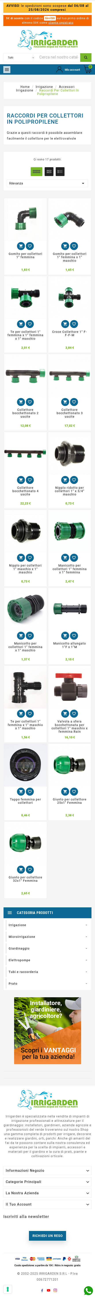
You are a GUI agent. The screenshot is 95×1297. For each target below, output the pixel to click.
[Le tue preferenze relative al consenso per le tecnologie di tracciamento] (8, 1289)
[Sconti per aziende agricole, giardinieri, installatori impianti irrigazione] (47, 1030)
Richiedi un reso (47, 1236)
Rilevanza (47, 183)
